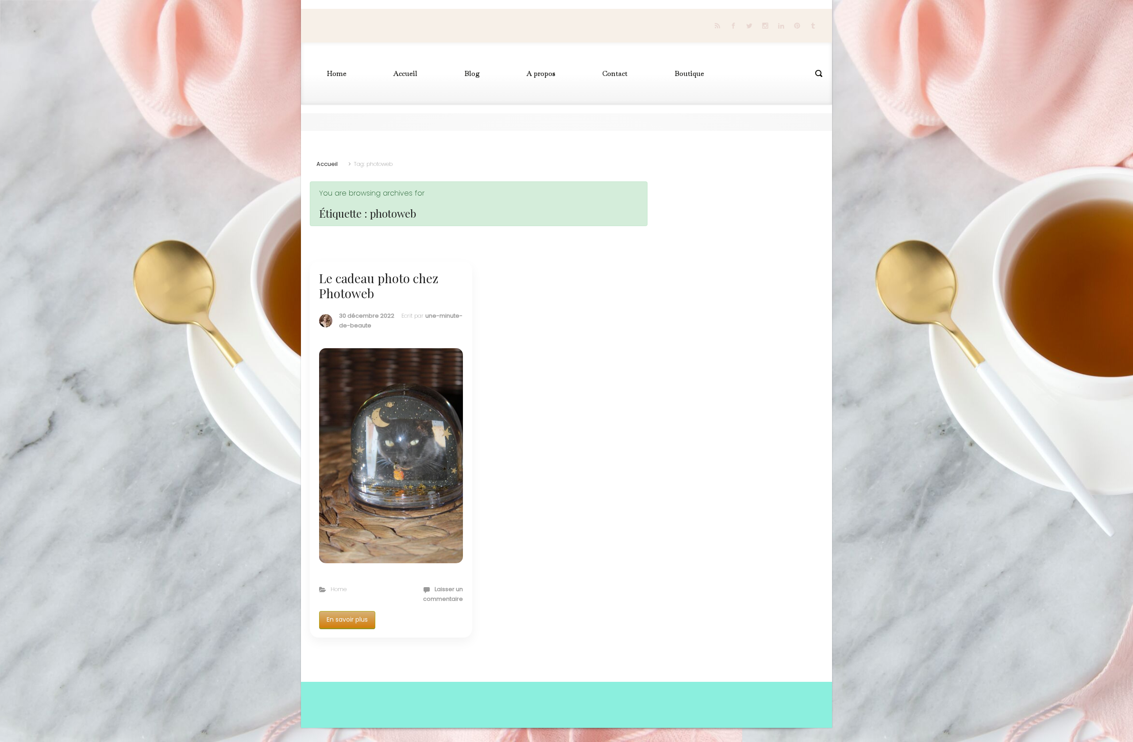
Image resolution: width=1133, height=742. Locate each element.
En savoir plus (347, 619)
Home (339, 589)
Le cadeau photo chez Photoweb (378, 285)
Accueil (327, 164)
